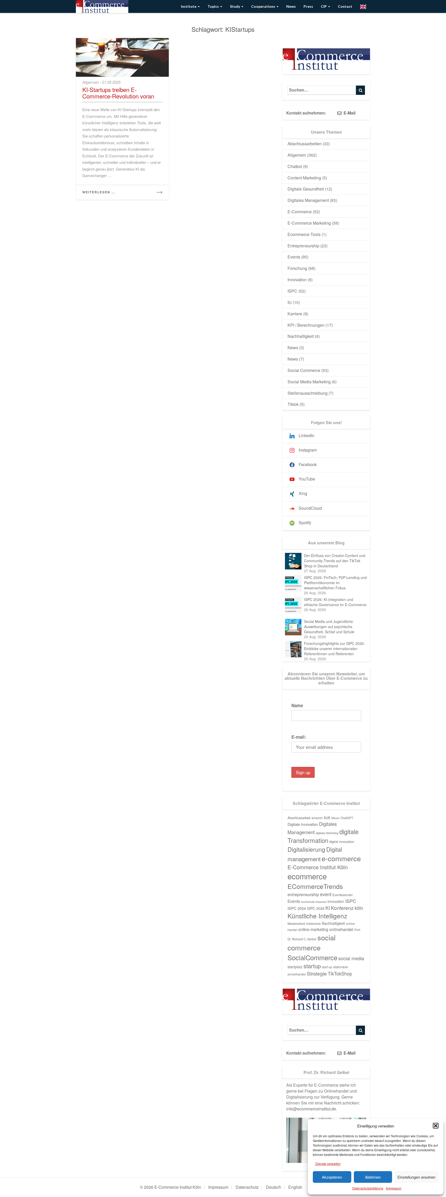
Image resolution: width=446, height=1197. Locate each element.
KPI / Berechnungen (306, 325)
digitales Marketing (327, 833)
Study (235, 6)
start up (327, 967)
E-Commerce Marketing (309, 223)
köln (359, 907)
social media (351, 958)
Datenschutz (247, 1187)
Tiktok (293, 404)
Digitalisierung (306, 849)
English (295, 1187)
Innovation (297, 280)
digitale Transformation (323, 836)
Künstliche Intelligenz (317, 915)
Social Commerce (304, 370)
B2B (327, 817)
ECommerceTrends (315, 886)
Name (297, 705)
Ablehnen (373, 1177)
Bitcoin (335, 818)
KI (327, 907)
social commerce (312, 942)
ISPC (292, 291)
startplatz (295, 966)
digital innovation (341, 841)
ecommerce (307, 876)
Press (308, 6)
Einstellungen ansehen (416, 1177)
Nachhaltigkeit (301, 336)
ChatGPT (346, 818)
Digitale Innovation (303, 824)
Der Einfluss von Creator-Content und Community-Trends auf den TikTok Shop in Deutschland (334, 560)
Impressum (393, 1188)
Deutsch (273, 1187)
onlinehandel (341, 929)
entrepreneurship (303, 894)
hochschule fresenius (313, 902)
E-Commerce (300, 212)
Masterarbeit (296, 923)
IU (290, 302)
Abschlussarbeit (299, 817)
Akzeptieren (332, 1177)
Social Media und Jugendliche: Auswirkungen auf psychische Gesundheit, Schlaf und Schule (329, 626)
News (291, 6)
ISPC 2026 (315, 908)
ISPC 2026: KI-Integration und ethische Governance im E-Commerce (335, 602)
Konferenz (342, 907)
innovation (336, 901)
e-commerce (341, 858)
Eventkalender (342, 895)
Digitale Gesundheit (306, 189)
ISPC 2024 (297, 908)
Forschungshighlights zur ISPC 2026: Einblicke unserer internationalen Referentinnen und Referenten (334, 648)
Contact (345, 6)
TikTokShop (340, 973)
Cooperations (263, 6)
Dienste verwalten (328, 1163)
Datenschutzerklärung (367, 1188)
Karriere (295, 314)
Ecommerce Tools (304, 234)
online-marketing (313, 929)
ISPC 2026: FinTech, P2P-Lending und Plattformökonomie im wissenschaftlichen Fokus (335, 582)
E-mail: (298, 737)
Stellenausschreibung (308, 393)
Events (294, 257)
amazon (317, 818)
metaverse (313, 923)
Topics (214, 6)
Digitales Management (308, 200)
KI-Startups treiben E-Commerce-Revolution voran (118, 92)
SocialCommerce (312, 957)
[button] (435, 1125)
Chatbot (295, 166)
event (325, 894)
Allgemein (90, 82)
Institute (189, 6)
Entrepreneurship (303, 246)
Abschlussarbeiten (305, 144)
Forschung (297, 268)
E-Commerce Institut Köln (318, 867)
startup (312, 966)
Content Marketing (304, 178)
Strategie (317, 973)
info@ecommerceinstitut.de (311, 1109)
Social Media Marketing (309, 382)
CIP (324, 6)
